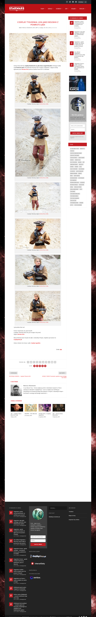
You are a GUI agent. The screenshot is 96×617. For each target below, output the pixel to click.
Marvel (80, 173)
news (71, 175)
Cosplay (41, 27)
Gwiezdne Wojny (74, 164)
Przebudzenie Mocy (74, 182)
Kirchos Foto (25, 69)
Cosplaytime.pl (18, 339)
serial (71, 187)
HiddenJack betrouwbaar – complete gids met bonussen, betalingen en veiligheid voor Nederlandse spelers (20, 606)
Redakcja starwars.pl (54, 516)
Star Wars (72, 191)
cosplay (72, 150)
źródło (46, 104)
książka (76, 166)
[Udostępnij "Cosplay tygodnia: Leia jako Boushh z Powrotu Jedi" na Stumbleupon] (49, 362)
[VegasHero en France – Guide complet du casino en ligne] (11, 579)
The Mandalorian (74, 202)
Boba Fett (82, 148)
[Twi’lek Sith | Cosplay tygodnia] (45, 408)
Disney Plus (77, 159)
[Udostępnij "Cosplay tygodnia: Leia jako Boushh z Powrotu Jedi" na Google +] (34, 362)
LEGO (80, 166)
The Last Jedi (73, 200)
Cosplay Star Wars (74, 155)
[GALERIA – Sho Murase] (31, 408)
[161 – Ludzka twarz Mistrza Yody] (17, 408)
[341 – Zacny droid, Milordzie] (59, 408)
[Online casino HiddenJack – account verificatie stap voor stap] (11, 595)
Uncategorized (77, 28)
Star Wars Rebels (74, 196)
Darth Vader (81, 157)
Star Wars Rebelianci (75, 193)
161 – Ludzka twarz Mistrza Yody (16, 414)
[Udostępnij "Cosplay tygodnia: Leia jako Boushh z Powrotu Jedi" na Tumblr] (37, 362)
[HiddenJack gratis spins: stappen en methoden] (11, 588)
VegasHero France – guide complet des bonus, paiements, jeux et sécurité (20, 561)
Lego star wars (73, 168)
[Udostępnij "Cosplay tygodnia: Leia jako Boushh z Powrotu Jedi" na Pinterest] (40, 362)
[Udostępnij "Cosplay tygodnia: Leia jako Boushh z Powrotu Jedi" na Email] (52, 362)
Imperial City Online (74, 519)
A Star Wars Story (74, 148)
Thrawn (81, 202)
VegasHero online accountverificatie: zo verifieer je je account (79, 23)
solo (81, 189)
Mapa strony (72, 515)
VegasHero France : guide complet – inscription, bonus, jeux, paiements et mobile (79, 66)
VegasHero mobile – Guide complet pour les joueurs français (20, 571)
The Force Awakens (74, 198)
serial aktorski (77, 187)
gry (83, 162)
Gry (66, 9)
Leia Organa (81, 168)
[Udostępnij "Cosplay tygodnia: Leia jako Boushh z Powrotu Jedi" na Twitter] (31, 362)
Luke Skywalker (79, 171)
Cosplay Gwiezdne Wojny (76, 153)
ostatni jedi (81, 178)
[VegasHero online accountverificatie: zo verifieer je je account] (72, 23)
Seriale (50, 9)
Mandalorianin (73, 173)
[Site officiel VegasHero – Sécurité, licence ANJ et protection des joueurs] (72, 53)
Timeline (71, 511)
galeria (79, 162)
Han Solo (81, 164)
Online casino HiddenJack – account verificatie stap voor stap (20, 596)
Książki (73, 9)
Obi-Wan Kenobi (73, 178)
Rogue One (81, 184)
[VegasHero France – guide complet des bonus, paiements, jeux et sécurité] (11, 560)
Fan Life (81, 9)
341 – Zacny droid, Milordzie (58, 414)
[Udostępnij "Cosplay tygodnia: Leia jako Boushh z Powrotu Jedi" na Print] (55, 362)
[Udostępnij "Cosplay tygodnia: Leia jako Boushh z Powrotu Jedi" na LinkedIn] (43, 362)
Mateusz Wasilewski (27, 27)
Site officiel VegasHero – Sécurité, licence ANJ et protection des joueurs (79, 54)
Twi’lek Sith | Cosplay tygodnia (45, 414)
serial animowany (74, 189)
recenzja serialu (74, 184)
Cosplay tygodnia (35, 343)
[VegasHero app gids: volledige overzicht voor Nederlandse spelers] (72, 33)
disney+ (72, 159)
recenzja (82, 182)
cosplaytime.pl (73, 157)
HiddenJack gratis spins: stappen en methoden (20, 588)
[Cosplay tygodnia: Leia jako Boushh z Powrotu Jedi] (38, 47)
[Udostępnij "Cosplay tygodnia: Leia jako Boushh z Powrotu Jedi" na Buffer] (46, 362)
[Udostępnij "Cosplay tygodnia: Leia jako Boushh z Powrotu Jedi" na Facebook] (28, 362)
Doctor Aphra (73, 162)
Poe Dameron (73, 180)
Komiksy (58, 9)
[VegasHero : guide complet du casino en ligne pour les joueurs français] (72, 43)
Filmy (42, 9)
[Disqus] (38, 442)
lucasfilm (72, 171)
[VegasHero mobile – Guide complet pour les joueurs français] (11, 571)
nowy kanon (77, 175)
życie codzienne (78, 205)
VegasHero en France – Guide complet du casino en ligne (20, 580)
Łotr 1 (71, 205)
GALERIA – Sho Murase (31, 413)
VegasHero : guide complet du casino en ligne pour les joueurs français (79, 44)
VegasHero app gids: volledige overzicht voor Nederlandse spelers (79, 34)
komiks (72, 166)
